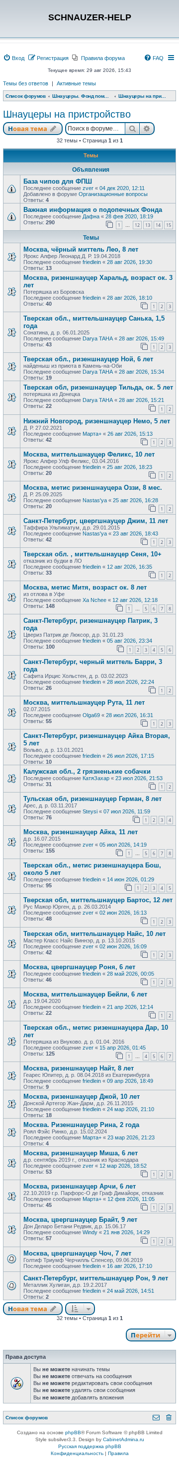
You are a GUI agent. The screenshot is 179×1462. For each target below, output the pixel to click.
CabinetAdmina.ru (123, 1439)
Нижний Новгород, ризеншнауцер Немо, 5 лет (96, 421)
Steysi (90, 811)
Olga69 (91, 715)
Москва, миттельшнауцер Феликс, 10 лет (89, 454)
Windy (90, 1232)
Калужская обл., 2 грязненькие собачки (87, 771)
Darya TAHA (98, 338)
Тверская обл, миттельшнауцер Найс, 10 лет (94, 933)
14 (158, 225)
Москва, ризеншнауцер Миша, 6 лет (80, 1153)
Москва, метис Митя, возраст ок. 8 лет (85, 587)
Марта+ (92, 434)
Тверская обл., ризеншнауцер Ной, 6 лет (88, 359)
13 (147, 225)
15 (168, 225)
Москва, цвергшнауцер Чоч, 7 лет (77, 1253)
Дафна (91, 216)
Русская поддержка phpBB (89, 1446)
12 (137, 225)
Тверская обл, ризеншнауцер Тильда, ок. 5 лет (98, 387)
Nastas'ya (95, 500)
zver (88, 188)
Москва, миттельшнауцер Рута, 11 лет (84, 702)
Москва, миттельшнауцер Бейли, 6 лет (85, 994)
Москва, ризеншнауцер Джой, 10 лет (81, 1096)
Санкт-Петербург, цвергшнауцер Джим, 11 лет (95, 521)
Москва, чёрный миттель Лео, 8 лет (80, 249)
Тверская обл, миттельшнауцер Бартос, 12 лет (98, 900)
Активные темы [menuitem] (76, 83)
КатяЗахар (96, 778)
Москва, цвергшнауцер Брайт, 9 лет (80, 1219)
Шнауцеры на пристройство (67, 114)
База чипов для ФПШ (57, 181)
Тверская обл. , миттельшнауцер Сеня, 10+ (92, 554)
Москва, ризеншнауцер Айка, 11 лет (80, 832)
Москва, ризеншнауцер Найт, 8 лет (78, 1068)
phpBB (73, 1432)
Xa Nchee (94, 600)
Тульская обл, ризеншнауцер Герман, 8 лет (92, 798)
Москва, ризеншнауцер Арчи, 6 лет (79, 1186)
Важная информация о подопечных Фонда (92, 209)
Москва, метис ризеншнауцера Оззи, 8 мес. (92, 487)
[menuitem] (13, 58)
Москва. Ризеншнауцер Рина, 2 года (81, 1125)
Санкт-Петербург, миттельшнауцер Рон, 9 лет (95, 1278)
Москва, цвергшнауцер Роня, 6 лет (79, 967)
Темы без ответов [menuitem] (25, 83)
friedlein (92, 262)
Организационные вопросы (113, 194)
